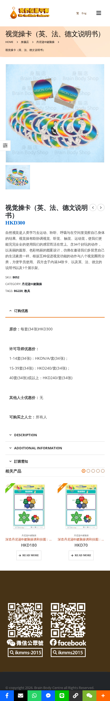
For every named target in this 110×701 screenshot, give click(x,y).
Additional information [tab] (38, 448)
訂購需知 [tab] (21, 461)
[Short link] (76, 695)
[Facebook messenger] (48, 695)
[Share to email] (21, 695)
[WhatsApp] (34, 695)
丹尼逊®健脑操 (32, 284)
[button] (83, 471)
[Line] (62, 695)
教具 (27, 291)
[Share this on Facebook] (7, 695)
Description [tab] (25, 434)
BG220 (18, 291)
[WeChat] (89, 695)
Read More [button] (30, 555)
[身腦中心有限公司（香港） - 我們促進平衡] (29, 13)
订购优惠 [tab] (21, 310)
